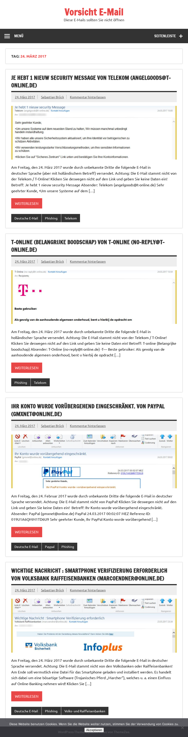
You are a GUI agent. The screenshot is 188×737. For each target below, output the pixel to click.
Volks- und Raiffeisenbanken (84, 711)
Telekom (70, 218)
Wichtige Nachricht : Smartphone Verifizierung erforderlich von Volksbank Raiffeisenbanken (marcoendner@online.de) (89, 574)
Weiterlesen (27, 203)
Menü (18, 35)
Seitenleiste (165, 35)
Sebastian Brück (52, 97)
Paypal (50, 547)
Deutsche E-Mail (26, 218)
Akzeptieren (94, 730)
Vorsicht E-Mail (94, 11)
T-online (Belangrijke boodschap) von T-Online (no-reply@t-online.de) (88, 246)
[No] (182, 727)
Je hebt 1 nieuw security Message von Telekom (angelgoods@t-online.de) (91, 81)
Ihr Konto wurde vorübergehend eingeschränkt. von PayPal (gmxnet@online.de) (88, 410)
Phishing (51, 218)
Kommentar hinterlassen (88, 97)
